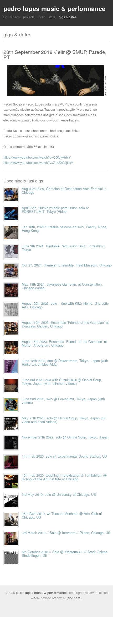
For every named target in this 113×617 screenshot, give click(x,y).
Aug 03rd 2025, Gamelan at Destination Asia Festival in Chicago (64, 190)
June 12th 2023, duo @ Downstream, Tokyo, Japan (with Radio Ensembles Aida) (65, 362)
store (51, 17)
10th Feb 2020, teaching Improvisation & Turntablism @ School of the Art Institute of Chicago (64, 477)
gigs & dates (67, 17)
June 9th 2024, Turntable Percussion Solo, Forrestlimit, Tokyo (64, 247)
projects (28, 17)
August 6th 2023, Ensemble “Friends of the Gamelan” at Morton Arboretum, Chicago (64, 343)
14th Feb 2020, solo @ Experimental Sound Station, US (64, 456)
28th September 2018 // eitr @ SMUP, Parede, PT (54, 54)
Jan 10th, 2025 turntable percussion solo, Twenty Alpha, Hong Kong (64, 228)
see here (74, 598)
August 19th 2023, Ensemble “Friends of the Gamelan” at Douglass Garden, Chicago (65, 324)
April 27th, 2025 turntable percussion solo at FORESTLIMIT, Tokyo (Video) (55, 209)
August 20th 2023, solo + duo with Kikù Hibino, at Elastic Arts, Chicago (65, 305)
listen (41, 17)
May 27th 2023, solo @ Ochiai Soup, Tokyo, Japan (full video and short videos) (64, 419)
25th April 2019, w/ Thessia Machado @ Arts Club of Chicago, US (62, 515)
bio (5, 17)
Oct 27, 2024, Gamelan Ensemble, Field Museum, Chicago (67, 265)
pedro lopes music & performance (54, 8)
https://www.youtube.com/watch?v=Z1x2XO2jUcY (38, 162)
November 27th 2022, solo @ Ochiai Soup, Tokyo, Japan (65, 437)
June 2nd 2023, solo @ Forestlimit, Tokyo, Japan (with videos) (63, 400)
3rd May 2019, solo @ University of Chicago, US (59, 494)
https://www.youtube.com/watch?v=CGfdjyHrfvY (37, 157)
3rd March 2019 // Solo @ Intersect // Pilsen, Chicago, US (66, 532)
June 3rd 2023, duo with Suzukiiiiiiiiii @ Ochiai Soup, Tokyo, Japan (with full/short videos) (62, 381)
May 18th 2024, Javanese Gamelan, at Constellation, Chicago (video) (62, 286)
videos (15, 17)
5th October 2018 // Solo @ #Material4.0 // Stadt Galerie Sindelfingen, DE (64, 553)
